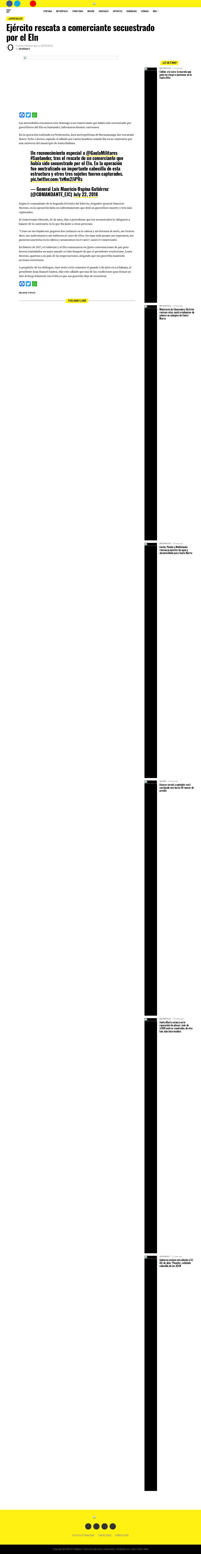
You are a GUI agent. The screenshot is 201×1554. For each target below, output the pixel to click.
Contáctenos (104, 1535)
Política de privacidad (83, 1535)
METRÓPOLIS (62, 11)
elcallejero (24, 49)
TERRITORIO (77, 11)
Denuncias (132, 11)
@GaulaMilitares (101, 152)
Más (155, 11)
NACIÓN (90, 11)
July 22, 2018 (85, 194)
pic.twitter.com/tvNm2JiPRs (56, 178)
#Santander (40, 157)
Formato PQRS (122, 1535)
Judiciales (104, 11)
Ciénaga (145, 11)
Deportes (117, 11)
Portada (47, 11)
